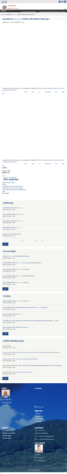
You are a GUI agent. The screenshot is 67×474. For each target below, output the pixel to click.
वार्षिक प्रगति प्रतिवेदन (8, 430)
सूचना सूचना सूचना (7, 345)
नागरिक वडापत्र (39, 419)
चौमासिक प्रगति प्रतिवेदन (8, 433)
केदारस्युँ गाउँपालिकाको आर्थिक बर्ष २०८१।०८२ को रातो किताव (16, 282)
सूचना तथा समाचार (6, 170)
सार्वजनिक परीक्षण (6, 438)
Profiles (4, 184)
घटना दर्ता (38, 414)
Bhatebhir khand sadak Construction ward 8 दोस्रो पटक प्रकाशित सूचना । (20, 359)
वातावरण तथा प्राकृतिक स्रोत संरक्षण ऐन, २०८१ (13, 314)
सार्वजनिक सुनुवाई (6, 436)
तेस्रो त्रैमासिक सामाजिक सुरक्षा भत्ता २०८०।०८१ (13, 214)
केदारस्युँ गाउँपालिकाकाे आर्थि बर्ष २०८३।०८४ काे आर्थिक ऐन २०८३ (16, 301)
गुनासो (3, 191)
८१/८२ (3, 175)
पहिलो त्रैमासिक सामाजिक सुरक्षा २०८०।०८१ (12, 227)
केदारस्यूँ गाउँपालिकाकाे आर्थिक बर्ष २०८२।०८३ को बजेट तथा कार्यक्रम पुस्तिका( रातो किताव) (22, 262)
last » (43, 240)
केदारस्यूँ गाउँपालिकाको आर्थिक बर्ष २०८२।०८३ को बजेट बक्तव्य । (16, 269)
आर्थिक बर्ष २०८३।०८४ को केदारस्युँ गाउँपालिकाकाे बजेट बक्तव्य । (16, 256)
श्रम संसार (38, 421)
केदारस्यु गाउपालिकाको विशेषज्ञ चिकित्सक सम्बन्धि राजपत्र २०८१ (16, 327)
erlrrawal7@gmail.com (42, 460)
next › (36, 240)
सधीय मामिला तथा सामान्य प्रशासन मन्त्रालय (12, 188)
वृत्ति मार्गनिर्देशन (5, 193)
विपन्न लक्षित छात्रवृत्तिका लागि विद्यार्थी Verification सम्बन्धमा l (48, 11)
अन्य (5, 244)
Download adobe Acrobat (49, 88)
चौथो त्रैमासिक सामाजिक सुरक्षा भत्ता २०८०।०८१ (13, 207)
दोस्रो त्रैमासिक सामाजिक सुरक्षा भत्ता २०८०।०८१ (13, 221)
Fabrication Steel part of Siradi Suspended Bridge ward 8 (17, 372)
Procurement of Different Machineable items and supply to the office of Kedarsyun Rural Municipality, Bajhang (31, 352)
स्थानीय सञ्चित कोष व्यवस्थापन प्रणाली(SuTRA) (14, 190)
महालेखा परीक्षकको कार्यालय (8, 182)
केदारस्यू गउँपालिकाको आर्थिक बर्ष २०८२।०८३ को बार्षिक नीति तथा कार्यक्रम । (19, 276)
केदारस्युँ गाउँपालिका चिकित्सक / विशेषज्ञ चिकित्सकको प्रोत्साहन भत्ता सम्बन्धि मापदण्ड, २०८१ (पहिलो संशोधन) (25, 307)
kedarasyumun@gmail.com (46, 436)
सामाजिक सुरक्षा (39, 416)
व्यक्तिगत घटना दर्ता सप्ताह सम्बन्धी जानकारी (12, 234)
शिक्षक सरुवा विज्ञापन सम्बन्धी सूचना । (25, 11)
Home (2, 14)
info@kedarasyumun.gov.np (46, 439)
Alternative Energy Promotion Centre (12, 186)
